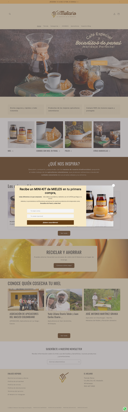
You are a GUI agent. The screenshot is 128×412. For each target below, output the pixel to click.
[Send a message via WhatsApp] (125, 409)
